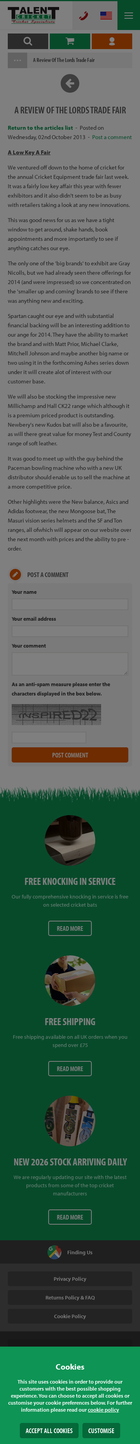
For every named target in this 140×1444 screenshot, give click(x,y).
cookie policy (103, 1409)
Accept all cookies (49, 1430)
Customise (101, 1430)
